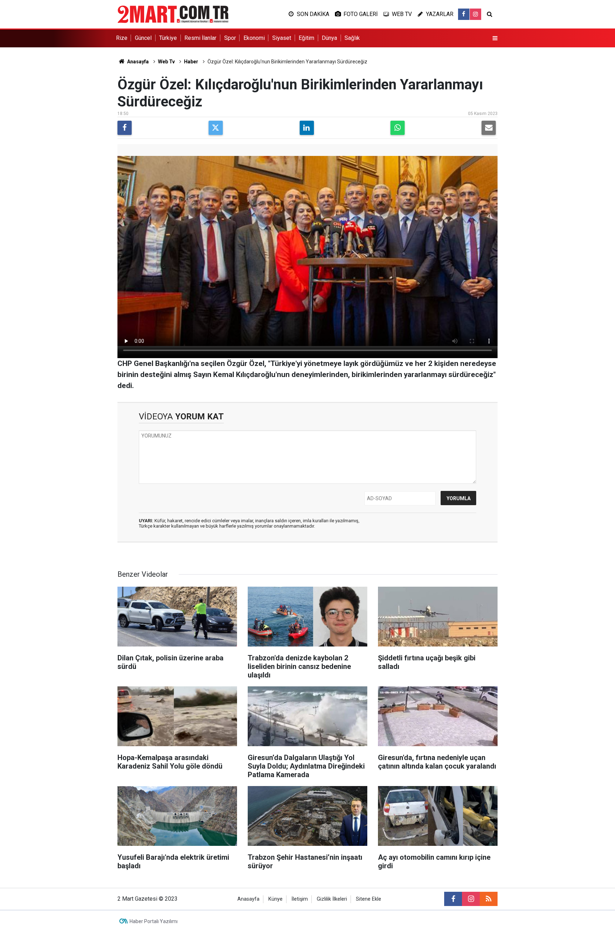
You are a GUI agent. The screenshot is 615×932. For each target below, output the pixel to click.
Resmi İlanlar (200, 38)
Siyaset (281, 38)
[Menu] (495, 38)
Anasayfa (137, 61)
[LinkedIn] (307, 128)
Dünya (329, 38)
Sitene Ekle (368, 899)
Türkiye (168, 38)
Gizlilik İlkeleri (332, 899)
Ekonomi (254, 38)
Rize (121, 38)
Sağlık (352, 38)
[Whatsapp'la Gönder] (397, 128)
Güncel (143, 38)
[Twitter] (216, 128)
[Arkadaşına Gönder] (489, 128)
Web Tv (166, 61)
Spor (230, 38)
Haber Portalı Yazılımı (154, 921)
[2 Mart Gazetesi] (172, 13)
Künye (275, 899)
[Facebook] (124, 128)
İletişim (299, 899)
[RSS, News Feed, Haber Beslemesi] (489, 899)
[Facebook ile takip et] (463, 14)
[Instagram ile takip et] (475, 14)
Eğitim (306, 38)
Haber (191, 61)
